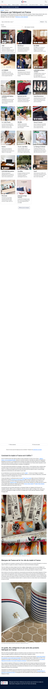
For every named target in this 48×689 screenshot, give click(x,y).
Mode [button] (9, 4)
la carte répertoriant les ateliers (14, 658)
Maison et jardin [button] (15, 4)
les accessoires (40, 671)
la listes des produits (41, 656)
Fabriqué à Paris (13, 482)
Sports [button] (41, 4)
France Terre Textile (27, 478)
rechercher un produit (37, 449)
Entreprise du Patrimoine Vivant (17, 479)
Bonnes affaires (3, 4)
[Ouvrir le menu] (2, 2)
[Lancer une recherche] (45, 1)
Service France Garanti (28, 483)
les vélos (13, 672)
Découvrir (17, 7)
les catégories (4, 658)
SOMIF (26, 473)
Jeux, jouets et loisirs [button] (33, 4)
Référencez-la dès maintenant (21, 16)
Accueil (2, 10)
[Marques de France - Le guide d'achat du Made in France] (24, 2)
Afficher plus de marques (24, 207)
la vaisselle (8, 672)
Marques (42, 21)
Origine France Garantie (39, 483)
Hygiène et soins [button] (24, 4)
